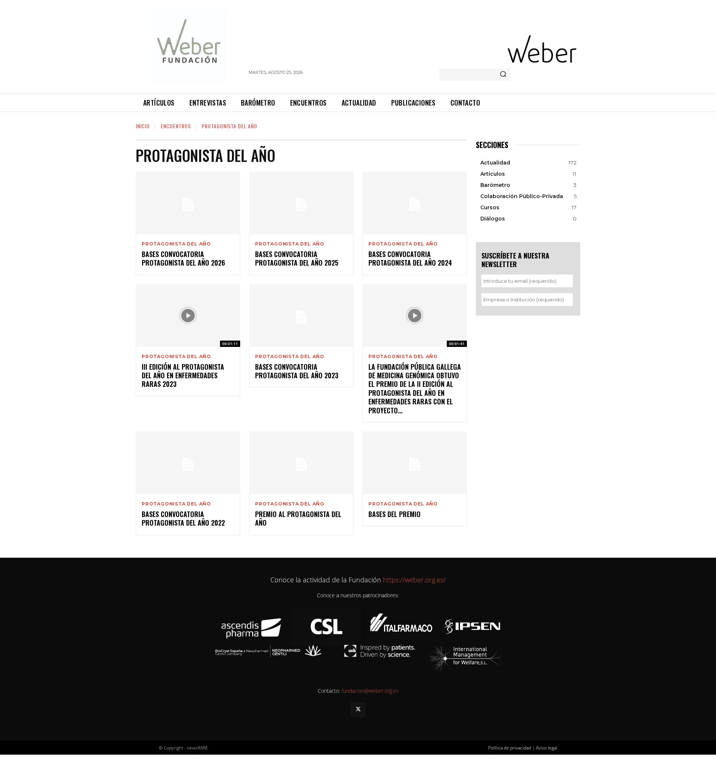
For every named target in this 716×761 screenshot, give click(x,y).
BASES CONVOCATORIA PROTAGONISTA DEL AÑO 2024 (410, 258)
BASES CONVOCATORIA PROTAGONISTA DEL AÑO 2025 (296, 258)
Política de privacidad (509, 748)
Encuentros (176, 126)
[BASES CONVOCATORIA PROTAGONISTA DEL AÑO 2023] (301, 315)
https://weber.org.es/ (413, 579)
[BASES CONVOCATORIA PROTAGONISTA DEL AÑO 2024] (414, 203)
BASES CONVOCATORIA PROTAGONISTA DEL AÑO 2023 (296, 371)
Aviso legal (546, 748)
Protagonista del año (176, 244)
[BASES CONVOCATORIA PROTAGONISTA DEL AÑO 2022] (188, 463)
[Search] (503, 75)
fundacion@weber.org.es (370, 690)
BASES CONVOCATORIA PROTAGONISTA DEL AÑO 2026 (183, 258)
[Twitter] (358, 709)
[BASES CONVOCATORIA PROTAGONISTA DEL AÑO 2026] (188, 203)
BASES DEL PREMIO (394, 514)
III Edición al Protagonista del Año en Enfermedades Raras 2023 (183, 375)
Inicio (143, 126)
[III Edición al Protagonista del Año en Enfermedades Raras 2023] (188, 315)
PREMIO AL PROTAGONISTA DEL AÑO (298, 518)
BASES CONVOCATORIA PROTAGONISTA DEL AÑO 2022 (183, 518)
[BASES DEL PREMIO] (414, 463)
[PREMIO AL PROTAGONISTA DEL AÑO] (301, 463)
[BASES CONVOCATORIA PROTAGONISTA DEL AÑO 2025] (301, 203)
